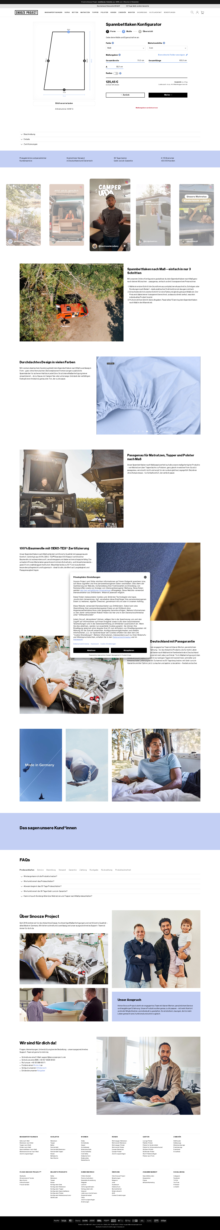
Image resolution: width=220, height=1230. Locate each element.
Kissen (113, 12)
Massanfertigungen (53, 12)
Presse (145, 1180)
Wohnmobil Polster (118, 1147)
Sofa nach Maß (25, 1141)
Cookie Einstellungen (119, 1195)
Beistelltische (85, 1160)
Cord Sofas (84, 1154)
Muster (131, 12)
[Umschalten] (22, 134)
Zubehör (122, 12)
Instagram (176, 1176)
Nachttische (54, 1158)
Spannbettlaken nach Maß (28, 1149)
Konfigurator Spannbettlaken (59, 1191)
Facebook (176, 1178)
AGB (113, 1193)
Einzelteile (176, 1151)
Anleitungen (85, 1202)
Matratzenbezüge (179, 1145)
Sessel (83, 1145)
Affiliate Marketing (149, 1182)
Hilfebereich (41, 1068)
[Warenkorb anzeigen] (202, 12)
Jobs (113, 1182)
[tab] (27, 870)
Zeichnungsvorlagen (26, 1154)
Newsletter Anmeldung (88, 1180)
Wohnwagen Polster (118, 1145)
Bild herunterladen (64, 103)
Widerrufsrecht (117, 1191)
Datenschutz (116, 1187)
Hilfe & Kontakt (155, 12)
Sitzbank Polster (148, 1149)
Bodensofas (85, 1158)
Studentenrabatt (86, 1195)
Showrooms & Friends (27, 1178)
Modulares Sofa (86, 1149)
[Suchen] (192, 12)
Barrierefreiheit (117, 1189)
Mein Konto (23, 1180)
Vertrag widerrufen (87, 1189)
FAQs (83, 1197)
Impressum (115, 1184)
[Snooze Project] (26, 12)
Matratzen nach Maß (26, 1143)
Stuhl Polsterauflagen (150, 1154)
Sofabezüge (177, 1143)
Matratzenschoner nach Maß (29, 1151)
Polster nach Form (149, 1156)
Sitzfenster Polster (148, 1151)
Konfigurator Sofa (56, 1184)
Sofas (67, 12)
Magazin (115, 1180)
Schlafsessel (85, 1147)
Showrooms (142, 12)
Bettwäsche (54, 1156)
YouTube (176, 1182)
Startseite (23, 1176)
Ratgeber (41, 1071)
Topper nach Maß (25, 1145)
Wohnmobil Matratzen (119, 1143)
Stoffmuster (177, 1141)
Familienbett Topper (56, 1151)
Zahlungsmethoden (87, 1187)
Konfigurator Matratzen (58, 1187)
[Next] (195, 395)
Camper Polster (117, 1151)
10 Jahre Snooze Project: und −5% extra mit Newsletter (110, 2)
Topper (95, 12)
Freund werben (24, 1184)
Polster (104, 12)
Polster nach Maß (25, 1147)
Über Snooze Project (118, 1176)
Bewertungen (169, 12)
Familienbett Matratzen (57, 1149)
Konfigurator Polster (57, 1193)
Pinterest (176, 1184)
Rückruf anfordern (87, 1178)
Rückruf (36, 1065)
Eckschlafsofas (86, 1151)
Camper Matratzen (118, 1149)
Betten (75, 12)
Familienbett (54, 1147)
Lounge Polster (147, 1141)
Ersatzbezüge (177, 1147)
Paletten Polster (148, 1143)
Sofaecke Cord (85, 1156)
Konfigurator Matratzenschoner (60, 1195)
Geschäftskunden (148, 1176)
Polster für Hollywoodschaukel (153, 1147)
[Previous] (102, 395)
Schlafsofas (85, 1143)
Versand (83, 1191)
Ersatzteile (176, 1149)
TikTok (175, 1180)
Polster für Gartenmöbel (150, 1145)
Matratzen (85, 12)
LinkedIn (176, 1187)
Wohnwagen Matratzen (119, 1141)
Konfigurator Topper (56, 1189)
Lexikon (83, 1184)
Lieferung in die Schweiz (89, 1193)
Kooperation (147, 1178)
